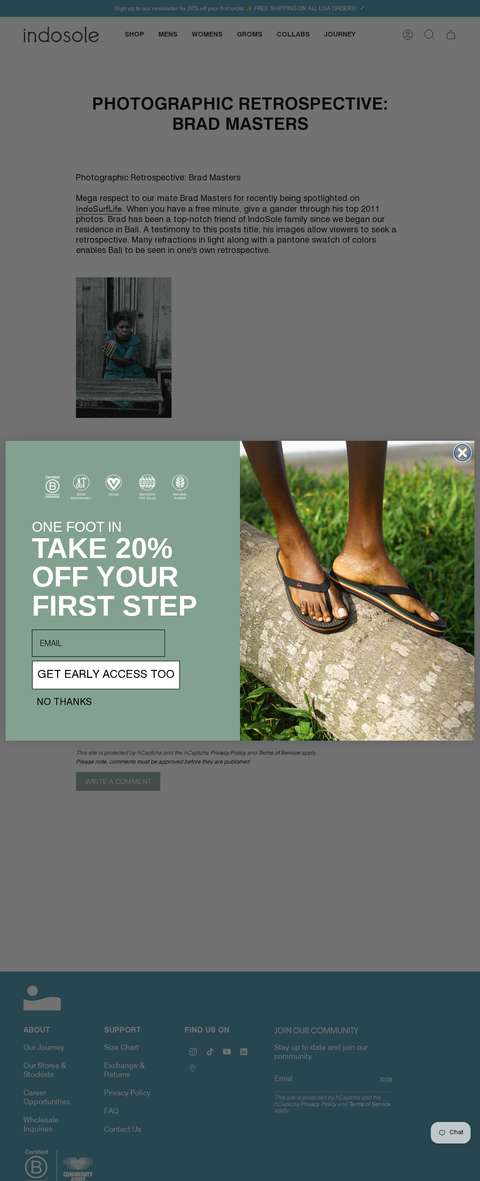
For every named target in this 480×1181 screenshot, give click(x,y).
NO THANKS (64, 702)
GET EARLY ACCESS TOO (106, 675)
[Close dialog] (462, 453)
